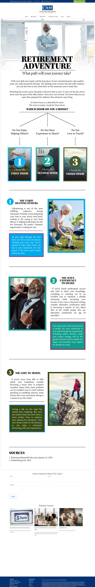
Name (11, 476)
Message (12, 485)
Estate (30, 584)
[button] (26, 17)
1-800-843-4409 (17, 582)
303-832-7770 (37, 1)
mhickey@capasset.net (48, 1)
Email (49, 476)
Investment (31, 582)
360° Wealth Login (80, 1)
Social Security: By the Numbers (20, 528)
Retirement (31, 581)
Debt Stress (63, 528)
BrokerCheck (64, 579)
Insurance (31, 585)
